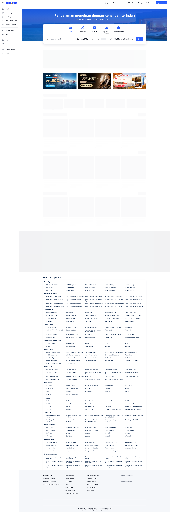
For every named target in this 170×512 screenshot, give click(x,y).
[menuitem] (9, 9)
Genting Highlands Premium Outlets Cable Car (93, 330)
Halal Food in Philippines (72, 372)
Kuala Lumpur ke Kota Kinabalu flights (93, 300)
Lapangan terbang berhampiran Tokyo (113, 462)
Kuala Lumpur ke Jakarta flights (133, 296)
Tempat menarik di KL (91, 315)
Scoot (126, 343)
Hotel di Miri (128, 427)
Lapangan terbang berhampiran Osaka (94, 466)
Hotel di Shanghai (70, 287)
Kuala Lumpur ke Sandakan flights (114, 303)
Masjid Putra (108, 337)
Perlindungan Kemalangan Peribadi (53, 416)
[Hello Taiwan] (129, 81)
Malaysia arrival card (51, 318)
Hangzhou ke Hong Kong (92, 445)
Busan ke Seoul (70, 448)
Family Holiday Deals (71, 358)
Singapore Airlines (70, 343)
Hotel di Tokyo (70, 290)
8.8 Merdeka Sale (70, 363)
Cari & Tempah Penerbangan (73, 355)
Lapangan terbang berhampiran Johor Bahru (74, 462)
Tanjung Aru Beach (130, 334)
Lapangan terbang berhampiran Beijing (74, 466)
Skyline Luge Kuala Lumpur (132, 337)
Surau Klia (88, 376)
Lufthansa (127, 346)
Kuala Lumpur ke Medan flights (54, 303)
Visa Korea (108, 406)
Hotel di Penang (109, 284)
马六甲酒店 (49, 436)
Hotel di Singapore (110, 290)
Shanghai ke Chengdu (72, 445)
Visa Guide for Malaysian (111, 401)
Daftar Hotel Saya (91, 487)
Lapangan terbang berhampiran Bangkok (94, 457)
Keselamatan (90, 490)
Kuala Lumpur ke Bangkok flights (75, 296)
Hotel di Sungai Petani (91, 430)
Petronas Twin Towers (72, 327)
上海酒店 (87, 433)
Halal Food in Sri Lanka (52, 376)
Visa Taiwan (69, 409)
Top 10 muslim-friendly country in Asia (114, 373)
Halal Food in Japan (130, 369)
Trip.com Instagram (110, 360)
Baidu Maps (49, 321)
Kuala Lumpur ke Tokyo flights (93, 306)
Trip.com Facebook (90, 360)
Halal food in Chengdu (52, 369)
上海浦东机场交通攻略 (72, 388)
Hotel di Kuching (129, 284)
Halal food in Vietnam (111, 369)
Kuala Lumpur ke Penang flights (114, 306)
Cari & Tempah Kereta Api (112, 355)
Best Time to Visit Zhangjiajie (133, 318)
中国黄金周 (88, 391)
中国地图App (49, 388)
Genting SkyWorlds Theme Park (54, 330)
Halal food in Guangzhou (92, 369)
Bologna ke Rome (51, 445)
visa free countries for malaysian (133, 406)
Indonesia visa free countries (113, 409)
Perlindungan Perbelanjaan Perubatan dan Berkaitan (92, 420)
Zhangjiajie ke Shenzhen (92, 451)
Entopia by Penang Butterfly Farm (114, 334)
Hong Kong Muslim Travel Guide (114, 379)
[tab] (70, 30)
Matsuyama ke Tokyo (111, 442)
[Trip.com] (11, 3)
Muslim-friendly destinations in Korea (93, 373)
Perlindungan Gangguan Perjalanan (111, 420)
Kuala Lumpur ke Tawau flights (74, 306)
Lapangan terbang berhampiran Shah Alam (133, 466)
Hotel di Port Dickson (91, 427)
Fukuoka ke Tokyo (71, 442)
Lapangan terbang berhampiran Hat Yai (133, 457)
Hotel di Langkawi (71, 284)
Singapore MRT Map (110, 312)
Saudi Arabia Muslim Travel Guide (75, 376)
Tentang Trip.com (69, 478)
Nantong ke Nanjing (130, 448)
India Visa (48, 409)
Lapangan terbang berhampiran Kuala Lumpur (54, 457)
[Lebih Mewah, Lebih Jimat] (94, 81)
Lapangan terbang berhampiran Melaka (113, 457)
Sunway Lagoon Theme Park (113, 327)
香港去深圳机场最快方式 (72, 394)
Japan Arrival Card (70, 318)
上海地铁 (107, 388)
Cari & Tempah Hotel (51, 355)
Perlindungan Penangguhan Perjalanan (73, 416)
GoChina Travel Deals (111, 358)
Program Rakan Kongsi (93, 484)
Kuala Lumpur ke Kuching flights (114, 299)
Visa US (127, 401)
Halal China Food (109, 376)
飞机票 (127, 391)
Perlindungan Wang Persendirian (134, 415)
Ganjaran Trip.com (91, 481)
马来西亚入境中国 (71, 385)
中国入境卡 (49, 385)
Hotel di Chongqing (110, 287)
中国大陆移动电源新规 (91, 385)
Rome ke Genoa (109, 448)
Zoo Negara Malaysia (51, 334)
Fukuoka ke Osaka (90, 442)
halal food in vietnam (51, 372)
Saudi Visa (48, 406)
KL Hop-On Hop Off (51, 327)
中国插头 (127, 388)
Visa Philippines (89, 406)
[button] (2, 3)
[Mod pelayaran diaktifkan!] (59, 81)
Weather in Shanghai (51, 315)
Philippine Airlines (70, 346)
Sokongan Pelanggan (49, 478)
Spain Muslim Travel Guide (92, 379)
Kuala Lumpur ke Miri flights (73, 303)
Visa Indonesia (89, 401)
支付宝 (47, 391)
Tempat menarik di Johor (112, 315)
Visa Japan (68, 406)
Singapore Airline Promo (131, 360)
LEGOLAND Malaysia (91, 327)
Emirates (107, 346)
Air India (48, 346)
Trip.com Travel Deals (51, 360)
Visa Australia (108, 321)
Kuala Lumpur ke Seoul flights (133, 303)
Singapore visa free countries (133, 409)
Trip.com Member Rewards (73, 360)
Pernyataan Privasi (70, 490)
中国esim (87, 388)
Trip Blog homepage (51, 312)
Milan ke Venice (109, 445)
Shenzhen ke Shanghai (131, 445)
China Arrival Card (129, 321)
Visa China (88, 321)
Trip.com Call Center (90, 352)
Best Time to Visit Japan (91, 318)
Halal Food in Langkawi (131, 372)
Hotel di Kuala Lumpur (52, 284)
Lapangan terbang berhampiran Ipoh (54, 462)
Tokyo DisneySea (50, 337)
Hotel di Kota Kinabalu (91, 284)
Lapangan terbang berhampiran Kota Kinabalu (74, 457)
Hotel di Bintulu (109, 430)
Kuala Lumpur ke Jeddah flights (54, 299)
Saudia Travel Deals (130, 358)
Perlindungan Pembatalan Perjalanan (73, 420)
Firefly (107, 343)
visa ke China (69, 404)
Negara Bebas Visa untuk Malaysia (134, 404)
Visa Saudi (108, 404)
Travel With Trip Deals (51, 358)
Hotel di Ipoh (49, 427)
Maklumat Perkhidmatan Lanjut (51, 484)
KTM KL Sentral (89, 312)
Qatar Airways (89, 346)
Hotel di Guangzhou (90, 287)
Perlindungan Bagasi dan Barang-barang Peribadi (114, 416)
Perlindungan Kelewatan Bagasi (94, 415)
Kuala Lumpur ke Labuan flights (133, 299)
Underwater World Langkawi (73, 337)
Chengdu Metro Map (130, 312)
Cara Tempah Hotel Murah (132, 352)
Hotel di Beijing (50, 287)
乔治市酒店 (69, 436)
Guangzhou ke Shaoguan (72, 451)
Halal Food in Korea (71, 369)
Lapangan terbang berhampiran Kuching (133, 462)
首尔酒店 (127, 433)
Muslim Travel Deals (90, 358)
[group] (84, 19)
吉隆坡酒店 (49, 433)
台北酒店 (68, 433)
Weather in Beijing (71, 315)
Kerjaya (67, 484)
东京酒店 (107, 436)
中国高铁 (68, 391)
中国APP (107, 391)
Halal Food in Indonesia (52, 379)
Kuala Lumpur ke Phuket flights (94, 303)
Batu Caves (88, 334)
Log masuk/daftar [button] (161, 3)
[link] (108, 2)
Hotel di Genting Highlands (73, 427)
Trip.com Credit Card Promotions (74, 352)
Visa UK (48, 404)
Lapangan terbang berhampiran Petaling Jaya (94, 462)
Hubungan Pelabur (92, 478)
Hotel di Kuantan (70, 430)
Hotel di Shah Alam (110, 427)
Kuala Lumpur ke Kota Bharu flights (73, 300)
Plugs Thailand (70, 321)
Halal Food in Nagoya (71, 379)
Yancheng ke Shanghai (111, 451)
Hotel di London (89, 290)
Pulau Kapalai (108, 330)
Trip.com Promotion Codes (53, 352)
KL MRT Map (69, 312)
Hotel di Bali (49, 290)
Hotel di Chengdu (130, 287)
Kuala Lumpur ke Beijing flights (93, 296)
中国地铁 (48, 394)
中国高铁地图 (109, 385)
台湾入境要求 (128, 385)
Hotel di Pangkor (129, 430)
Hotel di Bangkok (129, 290)
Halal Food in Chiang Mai (131, 376)
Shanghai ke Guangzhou (131, 442)
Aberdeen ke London (51, 451)
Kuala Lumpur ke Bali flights (53, 296)
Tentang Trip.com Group (71, 493)
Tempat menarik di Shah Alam (133, 315)
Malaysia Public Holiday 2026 (53, 363)
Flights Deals (128, 355)
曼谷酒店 (107, 433)
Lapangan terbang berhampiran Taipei (54, 466)
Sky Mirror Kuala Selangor (72, 334)
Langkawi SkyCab (90, 337)
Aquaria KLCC (128, 327)
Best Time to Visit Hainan (112, 318)
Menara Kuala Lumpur (71, 330)
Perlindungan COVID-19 (131, 420)
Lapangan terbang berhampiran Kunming (113, 466)
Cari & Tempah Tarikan (91, 355)
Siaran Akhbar (68, 481)
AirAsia (87, 343)
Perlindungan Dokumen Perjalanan (52, 420)
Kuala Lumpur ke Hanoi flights (113, 296)
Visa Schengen (89, 409)
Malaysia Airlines (50, 343)
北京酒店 (87, 436)
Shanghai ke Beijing (51, 442)
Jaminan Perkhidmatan (49, 481)
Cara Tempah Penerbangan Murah (114, 352)
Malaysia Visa (88, 404)
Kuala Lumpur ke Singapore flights (134, 306)
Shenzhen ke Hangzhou (91, 448)
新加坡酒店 (128, 436)
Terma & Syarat (69, 487)
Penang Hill (128, 330)
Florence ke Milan (50, 448)
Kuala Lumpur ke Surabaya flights (55, 306)
